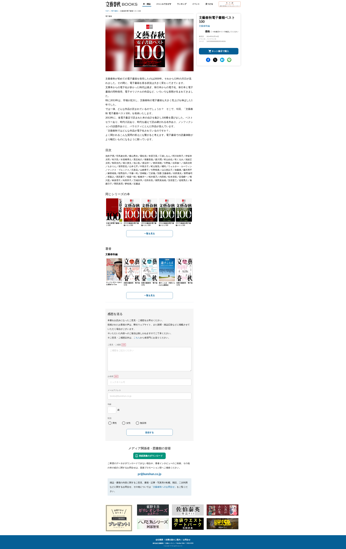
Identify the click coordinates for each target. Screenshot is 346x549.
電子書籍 (114, 11)
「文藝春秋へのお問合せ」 (164, 487)
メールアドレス (114, 390)
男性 (114, 423)
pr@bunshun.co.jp (149, 474)
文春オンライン (170, 543)
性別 (109, 418)
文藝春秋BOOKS (121, 4)
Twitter (215, 60)
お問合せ (186, 540)
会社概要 (159, 540)
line (229, 60)
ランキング (182, 4)
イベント (196, 4)
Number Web (181, 543)
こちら (137, 338)
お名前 (110, 376)
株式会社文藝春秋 (158, 543)
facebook (208, 60)
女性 (128, 423)
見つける (209, 4)
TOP (107, 11)
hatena (222, 60)
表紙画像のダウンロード (151, 456)
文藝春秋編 (204, 26)
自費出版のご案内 (173, 540)
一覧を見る (149, 234)
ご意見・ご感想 (114, 345)
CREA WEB (189, 543)
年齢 (109, 404)
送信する (149, 432)
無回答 (143, 423)
